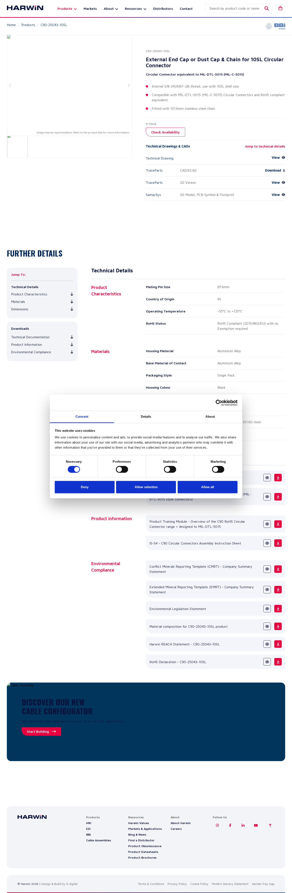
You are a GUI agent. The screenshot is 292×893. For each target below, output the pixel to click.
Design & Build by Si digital (59, 884)
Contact (186, 8)
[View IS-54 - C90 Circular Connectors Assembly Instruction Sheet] (267, 543)
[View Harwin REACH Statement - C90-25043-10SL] (267, 644)
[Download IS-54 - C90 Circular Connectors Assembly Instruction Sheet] (278, 543)
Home (11, 25)
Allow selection (146, 487)
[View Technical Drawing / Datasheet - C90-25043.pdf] (267, 477)
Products (28, 25)
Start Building (38, 731)
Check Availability (165, 132)
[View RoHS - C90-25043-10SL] (267, 661)
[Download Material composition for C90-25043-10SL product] (278, 626)
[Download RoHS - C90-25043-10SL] (278, 661)
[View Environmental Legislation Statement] (267, 608)
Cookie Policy (199, 884)
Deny (84, 487)
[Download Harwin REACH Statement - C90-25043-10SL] (278, 644)
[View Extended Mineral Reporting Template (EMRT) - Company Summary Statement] (267, 589)
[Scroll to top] (270, 825)
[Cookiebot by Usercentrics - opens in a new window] (218, 403)
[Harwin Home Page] (22, 9)
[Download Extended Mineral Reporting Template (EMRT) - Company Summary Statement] (278, 589)
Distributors (163, 8)
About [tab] (210, 416)
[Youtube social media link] (256, 825)
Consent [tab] (81, 416)
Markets (90, 8)
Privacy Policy (177, 884)
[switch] (122, 469)
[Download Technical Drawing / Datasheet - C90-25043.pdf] (278, 477)
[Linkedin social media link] (243, 825)
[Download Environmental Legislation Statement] (278, 608)
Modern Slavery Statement (230, 884)
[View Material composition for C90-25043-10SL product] (267, 626)
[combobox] (238, 8)
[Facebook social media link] (230, 825)
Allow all (207, 487)
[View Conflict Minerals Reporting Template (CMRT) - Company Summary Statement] (267, 569)
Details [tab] (146, 416)
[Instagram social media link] (217, 825)
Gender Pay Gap (263, 884)
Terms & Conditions (151, 884)
